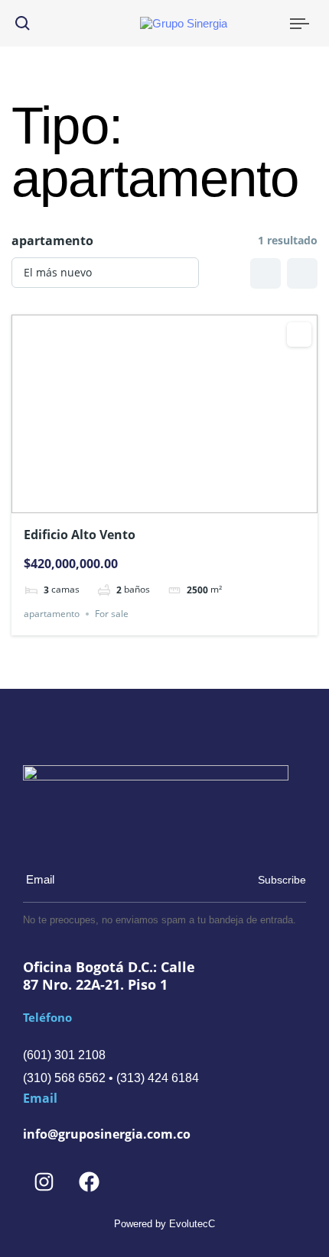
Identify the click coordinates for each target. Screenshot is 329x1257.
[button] (22, 23)
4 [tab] (178, 496)
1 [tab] (137, 496)
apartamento (52, 613)
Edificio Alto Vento (79, 534)
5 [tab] (192, 496)
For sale (112, 613)
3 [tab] (164, 496)
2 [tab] (151, 496)
